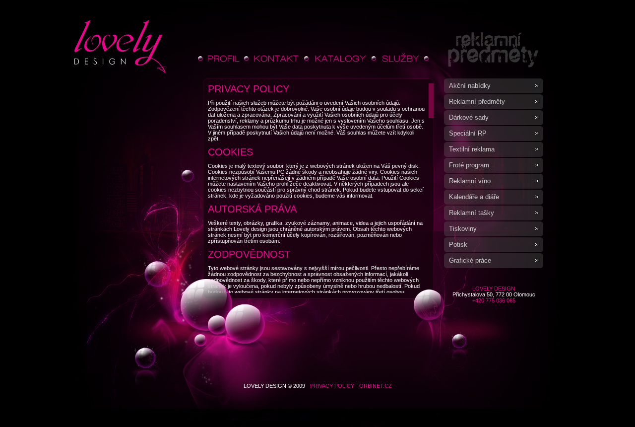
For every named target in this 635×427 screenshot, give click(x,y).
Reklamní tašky (471, 212)
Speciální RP (468, 133)
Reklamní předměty (477, 101)
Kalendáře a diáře (474, 197)
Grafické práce (470, 260)
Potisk (458, 244)
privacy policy (332, 386)
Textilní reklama (472, 149)
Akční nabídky (470, 85)
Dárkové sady (469, 117)
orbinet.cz (375, 386)
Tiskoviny (463, 228)
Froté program (469, 165)
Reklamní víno (470, 181)
